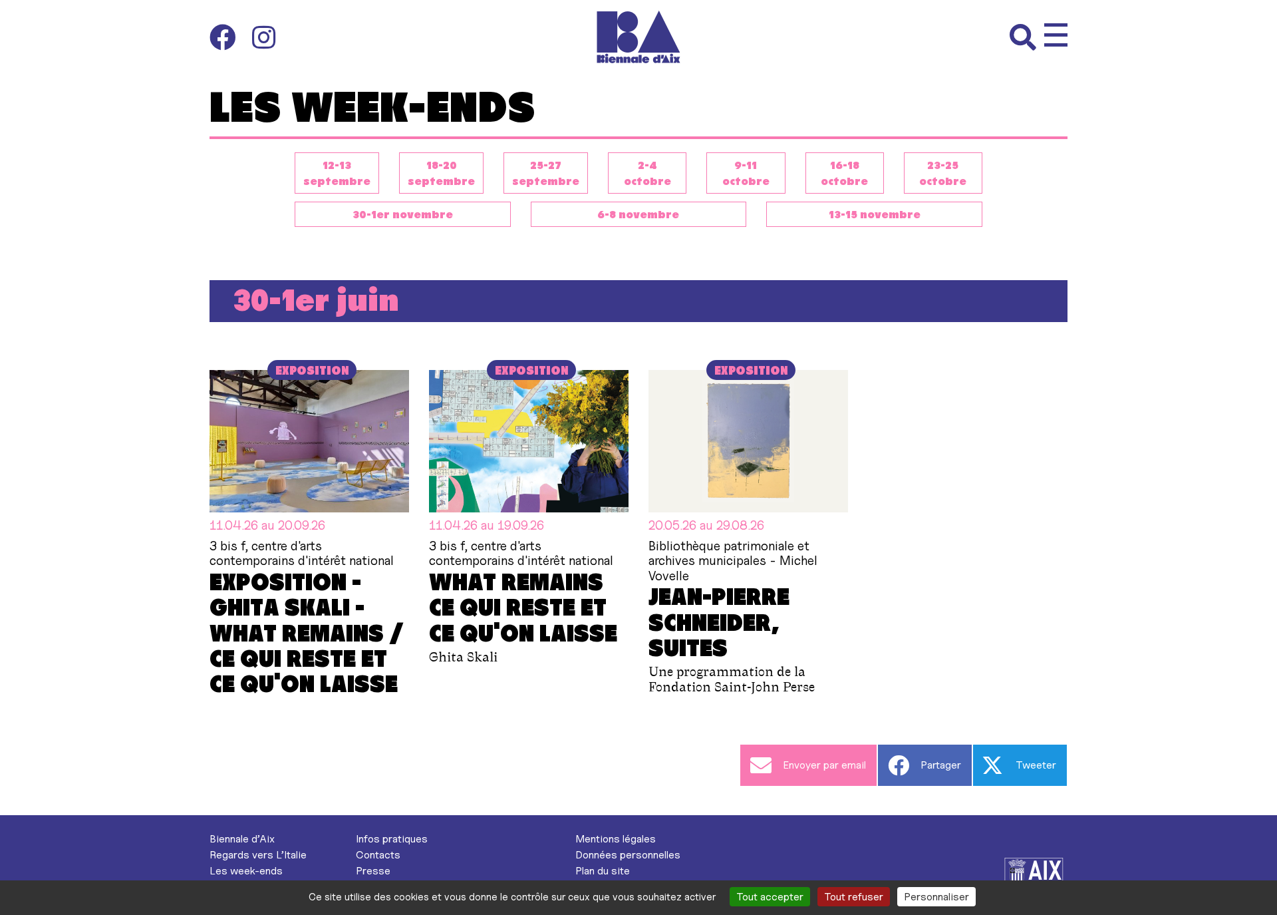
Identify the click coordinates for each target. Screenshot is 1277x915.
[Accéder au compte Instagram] (263, 37)
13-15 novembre (875, 214)
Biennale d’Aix (242, 838)
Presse (373, 870)
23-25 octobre (942, 172)
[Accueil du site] (639, 37)
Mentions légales (615, 838)
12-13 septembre (336, 172)
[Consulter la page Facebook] (231, 37)
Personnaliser (936, 896)
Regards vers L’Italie (258, 854)
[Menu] (1055, 35)
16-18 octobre (844, 172)
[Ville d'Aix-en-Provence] (1034, 874)
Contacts (378, 854)
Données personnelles (627, 854)
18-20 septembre (441, 172)
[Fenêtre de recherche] (1027, 37)
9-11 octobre (746, 172)
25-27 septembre (545, 172)
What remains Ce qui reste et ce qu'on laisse (523, 606)
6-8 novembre (638, 214)
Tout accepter (769, 896)
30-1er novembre (403, 214)
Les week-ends (246, 870)
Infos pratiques (392, 838)
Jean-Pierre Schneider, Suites (718, 621)
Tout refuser (853, 896)
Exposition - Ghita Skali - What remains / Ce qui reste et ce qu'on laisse (307, 632)
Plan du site (602, 870)
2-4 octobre (647, 172)
